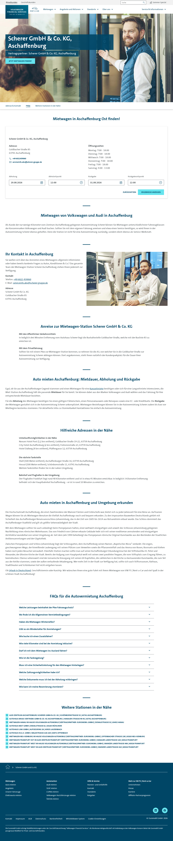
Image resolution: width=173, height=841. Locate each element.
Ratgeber (91, 795)
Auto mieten (10, 784)
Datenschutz (40, 818)
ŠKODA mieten (52, 799)
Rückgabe (92, 176)
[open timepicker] (81, 182)
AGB (30, 818)
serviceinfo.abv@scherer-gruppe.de (30, 282)
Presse (131, 788)
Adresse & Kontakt (13, 106)
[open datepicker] (41, 182)
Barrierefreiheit (56, 818)
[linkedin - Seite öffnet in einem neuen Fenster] (155, 810)
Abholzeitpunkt (55, 176)
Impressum (20, 818)
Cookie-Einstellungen (97, 818)
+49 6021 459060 (22, 279)
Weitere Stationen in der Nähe (48, 106)
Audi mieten (51, 784)
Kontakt (90, 788)
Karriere (131, 792)
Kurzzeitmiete (96, 388)
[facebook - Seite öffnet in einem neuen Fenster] (165, 810)
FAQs (28, 106)
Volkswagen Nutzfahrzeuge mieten (61, 795)
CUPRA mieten (52, 792)
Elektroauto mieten (13, 795)
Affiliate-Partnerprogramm (139, 795)
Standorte (91, 792)
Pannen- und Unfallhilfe (97, 784)
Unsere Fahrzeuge (13, 792)
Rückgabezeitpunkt (136, 176)
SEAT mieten (51, 788)
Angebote (9, 788)
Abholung (13, 176)
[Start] (7, 767)
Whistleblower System (75, 818)
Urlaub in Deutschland (20, 570)
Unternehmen (134, 784)
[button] (17, 158)
